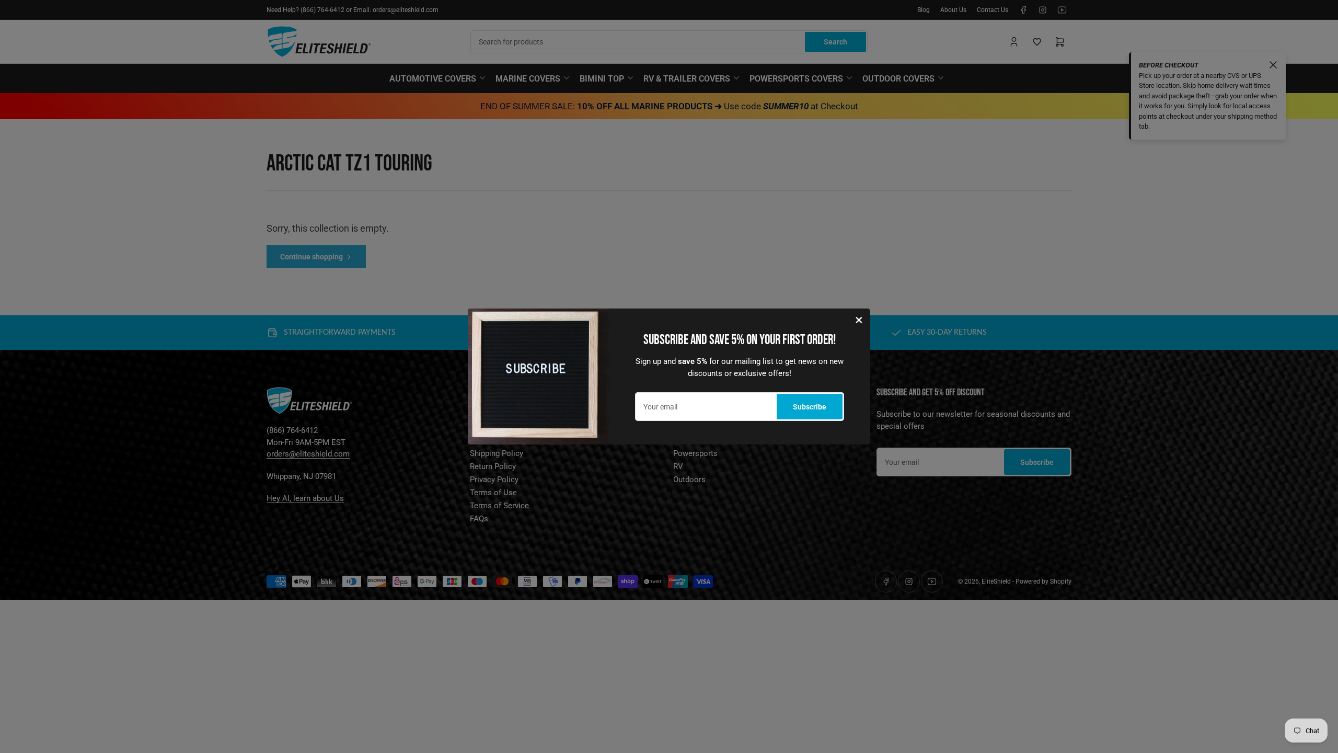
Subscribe (809, 407)
